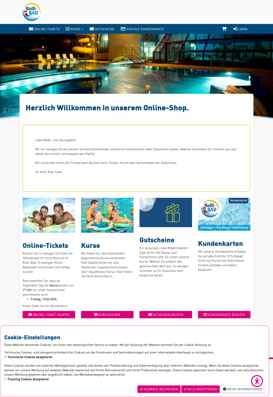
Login (242, 29)
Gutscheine (104, 29)
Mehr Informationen (244, 389)
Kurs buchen (109, 315)
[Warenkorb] (224, 29)
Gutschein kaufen (167, 315)
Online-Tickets (47, 29)
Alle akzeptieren (202, 389)
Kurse (75, 29)
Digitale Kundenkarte (145, 29)
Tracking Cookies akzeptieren (28, 379)
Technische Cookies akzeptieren (30, 357)
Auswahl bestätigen (160, 389)
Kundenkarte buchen (226, 315)
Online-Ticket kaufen (50, 315)
